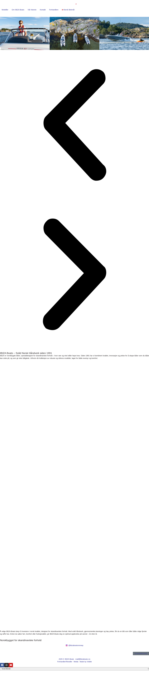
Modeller (5, 10)
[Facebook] (2, 665)
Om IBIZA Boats (18, 10)
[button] (74, 125)
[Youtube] (11, 665)
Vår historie (32, 10)
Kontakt (43, 10)
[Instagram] (6, 665)
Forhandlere (53, 10)
